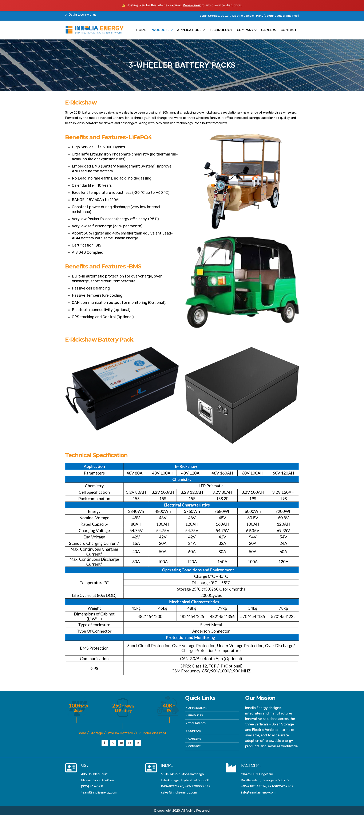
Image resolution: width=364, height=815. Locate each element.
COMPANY (245, 30)
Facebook (105, 743)
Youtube (121, 743)
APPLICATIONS (189, 30)
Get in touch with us (82, 14)
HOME (141, 30)
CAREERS (268, 30)
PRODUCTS (195, 715)
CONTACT (289, 30)
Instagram (129, 743)
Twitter (113, 743)
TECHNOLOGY (220, 30)
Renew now (192, 5)
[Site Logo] (94, 30)
